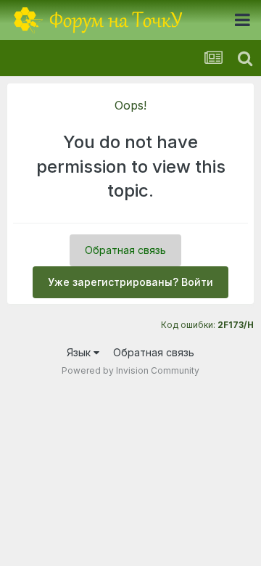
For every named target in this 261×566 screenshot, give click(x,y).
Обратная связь (125, 250)
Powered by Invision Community (130, 370)
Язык (80, 352)
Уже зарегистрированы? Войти (130, 282)
